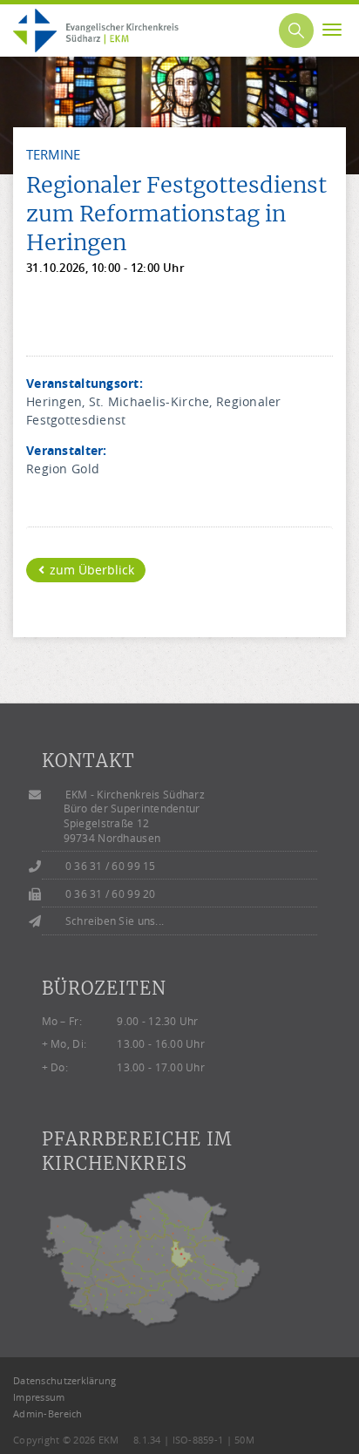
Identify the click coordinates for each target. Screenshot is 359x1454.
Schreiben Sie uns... (115, 920)
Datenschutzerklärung (65, 1380)
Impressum (39, 1397)
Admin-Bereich (48, 1413)
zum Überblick (90, 569)
